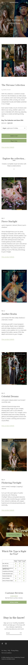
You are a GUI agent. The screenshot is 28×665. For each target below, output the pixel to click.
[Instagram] (6, 643)
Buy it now (14, 141)
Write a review (14, 602)
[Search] (24, 2)
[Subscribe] (20, 633)
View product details (7, 147)
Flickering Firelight (11, 482)
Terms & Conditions (6, 653)
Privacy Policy (14, 650)
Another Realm (9, 313)
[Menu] (2, 2)
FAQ (9, 650)
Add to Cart (14, 136)
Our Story (4, 650)
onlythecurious (9, 657)
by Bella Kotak (6, 89)
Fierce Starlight (9, 221)
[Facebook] (2, 643)
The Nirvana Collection (13, 85)
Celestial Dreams (10, 396)
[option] (14, 18)
